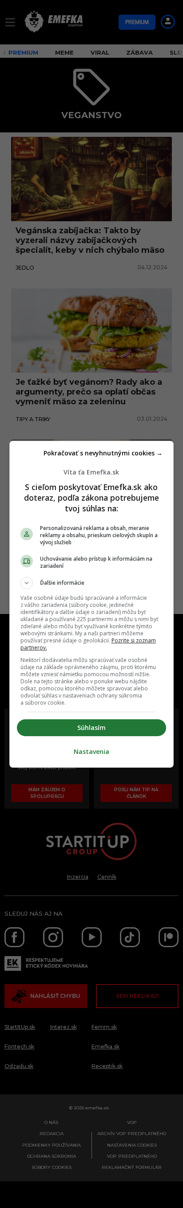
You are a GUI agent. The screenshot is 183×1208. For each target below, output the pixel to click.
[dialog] (91, 604)
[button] (91, 583)
